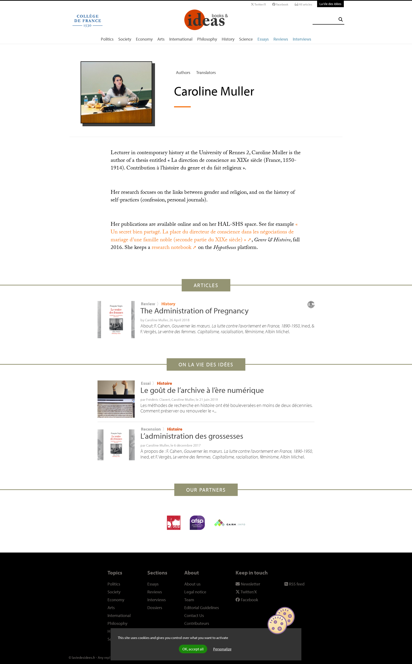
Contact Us (194, 615)
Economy (144, 39)
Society (124, 39)
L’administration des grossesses (191, 436)
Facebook (281, 4)
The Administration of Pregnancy (194, 311)
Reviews (280, 39)
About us (192, 584)
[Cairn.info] (229, 522)
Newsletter (250, 584)
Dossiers (154, 607)
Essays (263, 39)
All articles (305, 4)
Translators (206, 72)
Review (148, 303)
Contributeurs (196, 623)
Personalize (222, 649)
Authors (183, 72)
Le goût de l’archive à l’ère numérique (202, 390)
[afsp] (197, 523)
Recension (151, 429)
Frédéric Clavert (158, 399)
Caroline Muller (156, 319)
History (228, 39)
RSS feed (296, 584)
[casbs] (173, 523)
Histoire (164, 383)
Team (189, 599)
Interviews (302, 39)
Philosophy (207, 39)
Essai (146, 383)
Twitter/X (260, 4)
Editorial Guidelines (201, 607)
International (180, 39)
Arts (161, 39)
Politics (107, 39)
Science (246, 39)
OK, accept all (193, 649)
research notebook (171, 248)
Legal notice (195, 592)
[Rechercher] (340, 19)
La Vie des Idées (330, 3)
